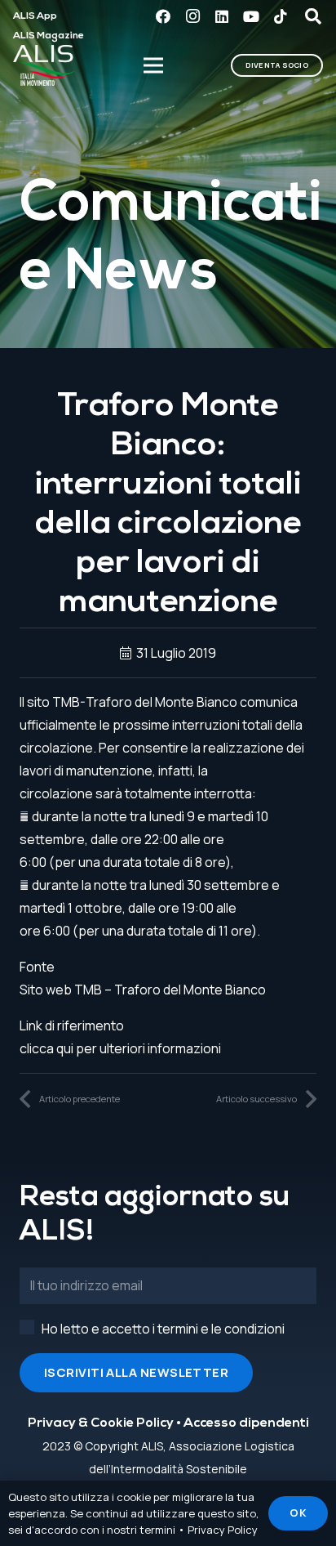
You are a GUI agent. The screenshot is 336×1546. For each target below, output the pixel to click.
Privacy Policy (223, 1529)
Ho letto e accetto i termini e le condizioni (163, 1329)
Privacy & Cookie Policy (101, 1423)
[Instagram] (192, 16)
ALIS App (35, 16)
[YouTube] (251, 16)
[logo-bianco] (44, 65)
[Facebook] (163, 16)
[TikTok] (280, 16)
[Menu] (154, 65)
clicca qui (46, 1048)
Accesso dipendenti (246, 1423)
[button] (313, 16)
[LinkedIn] (222, 16)
